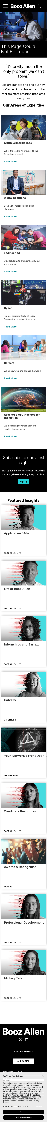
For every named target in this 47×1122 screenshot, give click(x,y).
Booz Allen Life (12, 553)
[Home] (23, 6)
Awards (8, 887)
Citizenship (10, 720)
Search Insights (23, 1017)
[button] (39, 6)
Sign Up (23, 481)
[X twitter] (20, 1039)
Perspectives (11, 775)
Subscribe (23, 1061)
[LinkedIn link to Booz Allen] (26, 1039)
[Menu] (5, 6)
